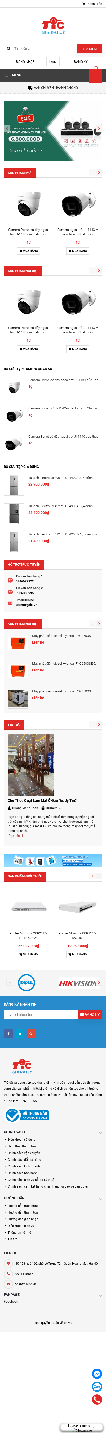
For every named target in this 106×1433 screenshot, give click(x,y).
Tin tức (12, 1239)
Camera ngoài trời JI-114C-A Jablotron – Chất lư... (64, 408)
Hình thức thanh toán (23, 1146)
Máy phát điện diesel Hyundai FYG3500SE (62, 636)
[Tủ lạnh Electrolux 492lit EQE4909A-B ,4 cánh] (14, 513)
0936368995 (25, 593)
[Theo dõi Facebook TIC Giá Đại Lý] (8, 1033)
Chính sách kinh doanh (24, 1166)
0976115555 (24, 1274)
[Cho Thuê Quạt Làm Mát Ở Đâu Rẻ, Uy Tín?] (31, 764)
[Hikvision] (79, 982)
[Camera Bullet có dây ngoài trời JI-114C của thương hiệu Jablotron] (14, 444)
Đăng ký (81, 62)
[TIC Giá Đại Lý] (22, 1066)
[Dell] (26, 982)
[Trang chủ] (53, 25)
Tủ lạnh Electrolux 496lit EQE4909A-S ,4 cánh (60, 478)
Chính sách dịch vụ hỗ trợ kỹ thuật (31, 1180)
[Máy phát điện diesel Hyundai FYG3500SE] (18, 643)
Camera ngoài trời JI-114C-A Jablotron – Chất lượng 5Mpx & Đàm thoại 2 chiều (77, 234)
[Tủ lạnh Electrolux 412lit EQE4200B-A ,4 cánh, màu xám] (14, 542)
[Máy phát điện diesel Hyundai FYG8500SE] (18, 699)
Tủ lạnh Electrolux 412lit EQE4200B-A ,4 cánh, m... (63, 534)
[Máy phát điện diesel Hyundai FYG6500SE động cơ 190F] (18, 671)
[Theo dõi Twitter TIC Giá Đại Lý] (19, 1033)
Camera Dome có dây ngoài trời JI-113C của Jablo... (65, 380)
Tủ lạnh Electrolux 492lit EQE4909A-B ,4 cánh (60, 506)
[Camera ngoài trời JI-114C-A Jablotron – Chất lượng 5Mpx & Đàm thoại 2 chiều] (77, 204)
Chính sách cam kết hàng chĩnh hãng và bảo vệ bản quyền (48, 1186)
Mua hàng (30, 251)
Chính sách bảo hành (23, 1173)
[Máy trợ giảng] (53, 860)
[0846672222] (97, 1399)
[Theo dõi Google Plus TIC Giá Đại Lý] (31, 1033)
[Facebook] (97, 1374)
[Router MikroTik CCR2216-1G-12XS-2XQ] (28, 907)
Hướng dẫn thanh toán (24, 1212)
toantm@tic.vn (26, 605)
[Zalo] (97, 1387)
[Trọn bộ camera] (53, 131)
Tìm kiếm (89, 49)
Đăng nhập (25, 62)
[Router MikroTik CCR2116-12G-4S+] (77, 907)
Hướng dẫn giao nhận (23, 1219)
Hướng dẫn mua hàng (23, 1206)
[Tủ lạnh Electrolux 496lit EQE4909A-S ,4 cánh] (14, 485)
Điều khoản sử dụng (22, 1139)
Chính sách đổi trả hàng (24, 1160)
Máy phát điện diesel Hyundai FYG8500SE (62, 691)
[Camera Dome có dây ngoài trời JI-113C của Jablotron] (28, 204)
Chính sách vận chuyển (24, 1153)
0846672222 (25, 581)
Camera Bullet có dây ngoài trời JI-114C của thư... (63, 436)
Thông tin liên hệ (19, 1232)
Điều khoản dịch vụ (21, 1226)
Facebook (11, 1301)
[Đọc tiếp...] (15, 836)
